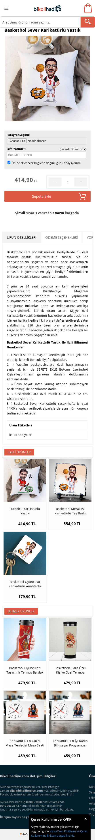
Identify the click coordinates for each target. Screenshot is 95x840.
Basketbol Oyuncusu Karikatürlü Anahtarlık (25, 584)
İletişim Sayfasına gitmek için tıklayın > (28, 817)
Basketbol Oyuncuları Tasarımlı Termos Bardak (24, 670)
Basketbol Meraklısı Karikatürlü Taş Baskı (70, 511)
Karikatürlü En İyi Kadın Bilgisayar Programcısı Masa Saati (70, 743)
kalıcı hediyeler (20, 435)
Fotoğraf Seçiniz (18, 135)
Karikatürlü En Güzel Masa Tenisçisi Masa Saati (25, 743)
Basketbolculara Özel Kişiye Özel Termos (70, 670)
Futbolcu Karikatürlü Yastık (25, 511)
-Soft (24, 834)
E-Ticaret (34, 834)
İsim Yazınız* (16, 149)
